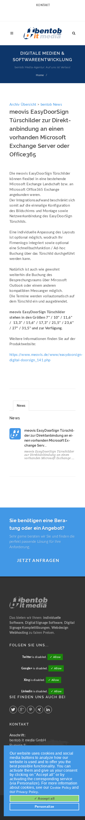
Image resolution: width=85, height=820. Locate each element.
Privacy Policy (27, 792)
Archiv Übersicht (22, 104)
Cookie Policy (60, 787)
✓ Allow (55, 657)
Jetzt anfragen (38, 561)
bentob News (51, 104)
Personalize (44, 806)
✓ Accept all (44, 798)
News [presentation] (21, 406)
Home (40, 75)
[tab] (21, 405)
